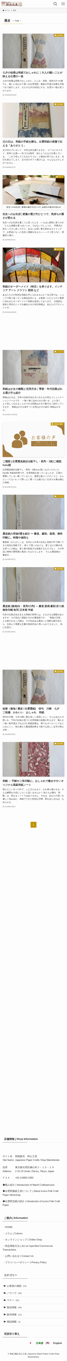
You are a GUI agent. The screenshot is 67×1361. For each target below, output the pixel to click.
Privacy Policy (39, 1262)
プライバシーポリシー (17, 1262)
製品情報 (14, 1307)
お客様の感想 (17, 1286)
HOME (9, 1227)
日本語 (39, 1343)
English (57, 1343)
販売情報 (14, 1314)
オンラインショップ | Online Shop (23, 1239)
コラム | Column (14, 1233)
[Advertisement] (33, 332)
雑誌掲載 (13, 1321)
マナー (13, 1300)
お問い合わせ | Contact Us (19, 1256)
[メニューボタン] (63, 4)
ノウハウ (14, 1293)
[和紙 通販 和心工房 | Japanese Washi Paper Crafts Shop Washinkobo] (11, 4)
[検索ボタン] (55, 4)
